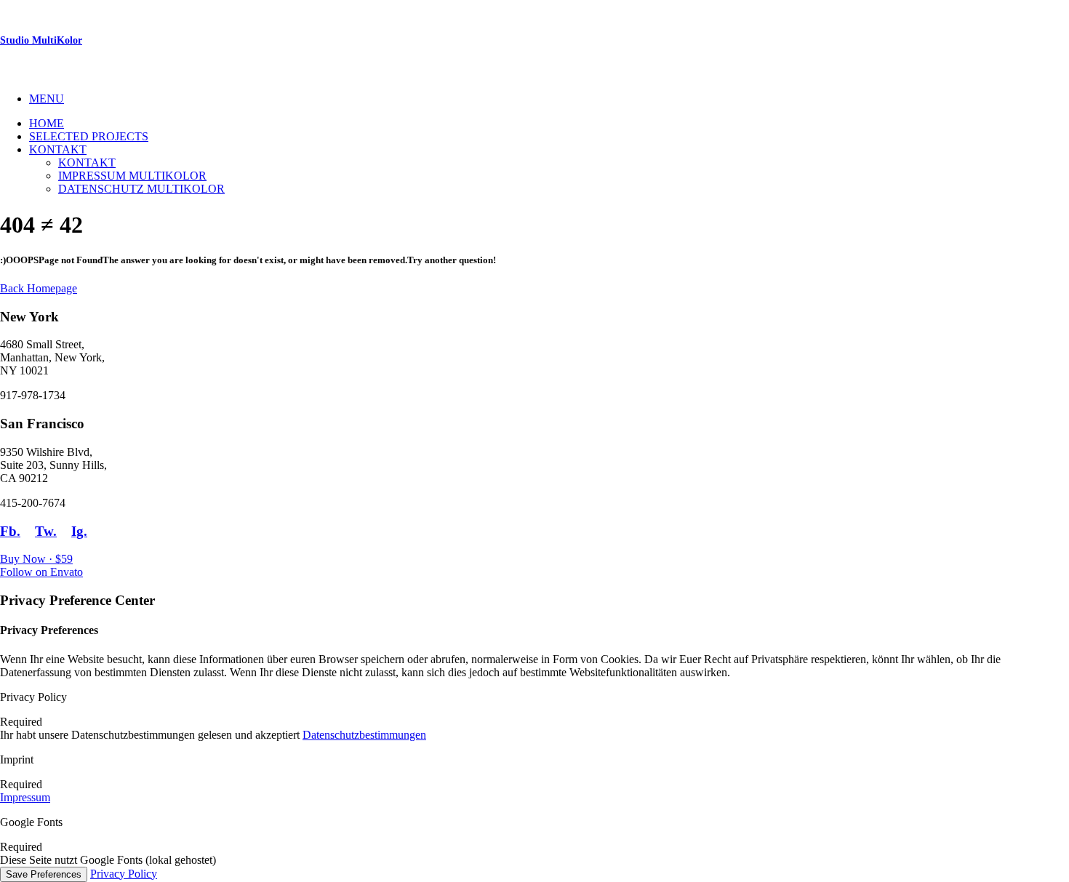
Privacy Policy (123, 873)
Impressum (25, 797)
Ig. (79, 531)
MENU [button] (46, 98)
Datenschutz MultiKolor (141, 189)
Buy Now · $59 (36, 559)
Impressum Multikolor (132, 175)
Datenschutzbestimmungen (364, 735)
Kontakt (58, 149)
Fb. (10, 531)
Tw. (46, 531)
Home (46, 123)
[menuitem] (549, 98)
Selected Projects (88, 136)
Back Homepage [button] (38, 288)
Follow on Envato (41, 572)
